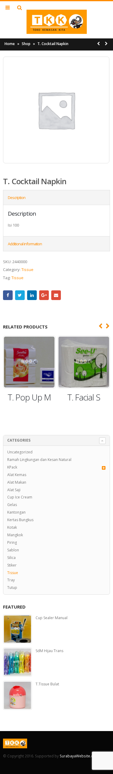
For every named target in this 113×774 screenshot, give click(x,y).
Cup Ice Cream (19, 497)
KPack (12, 467)
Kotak (12, 527)
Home (10, 43)
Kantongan (16, 512)
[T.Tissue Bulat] (17, 695)
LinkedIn (32, 295)
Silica (11, 557)
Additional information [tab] (25, 244)
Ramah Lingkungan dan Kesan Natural (39, 459)
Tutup (12, 587)
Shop (26, 43)
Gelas (12, 504)
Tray (11, 580)
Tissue (27, 269)
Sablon (13, 550)
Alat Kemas (16, 474)
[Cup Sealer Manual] (17, 629)
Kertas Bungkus (20, 519)
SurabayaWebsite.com (79, 755)
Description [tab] (16, 197)
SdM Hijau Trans (49, 650)
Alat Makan (16, 482)
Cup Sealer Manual (51, 618)
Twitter (20, 295)
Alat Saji (13, 489)
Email (56, 295)
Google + (44, 295)
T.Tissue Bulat (47, 684)
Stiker (12, 565)
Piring (12, 542)
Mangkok (15, 534)
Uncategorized (20, 452)
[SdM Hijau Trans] (17, 662)
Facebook (8, 295)
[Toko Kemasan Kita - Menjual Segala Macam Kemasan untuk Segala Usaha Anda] (57, 22)
